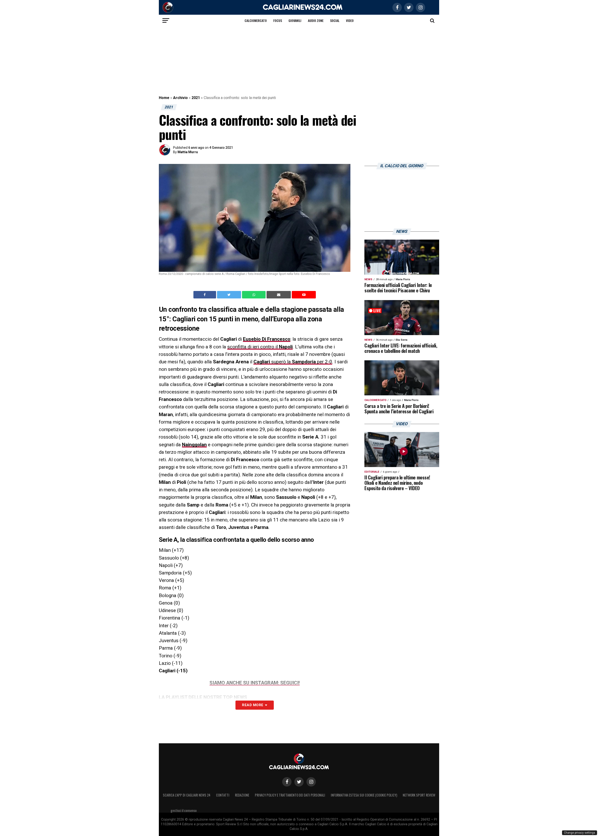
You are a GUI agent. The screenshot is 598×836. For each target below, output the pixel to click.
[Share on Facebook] (205, 294)
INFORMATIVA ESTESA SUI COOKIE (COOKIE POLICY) (364, 795)
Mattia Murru (188, 152)
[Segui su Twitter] (299, 781)
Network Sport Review (419, 795)
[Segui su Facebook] (287, 781)
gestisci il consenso (184, 810)
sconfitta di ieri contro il (260, 347)
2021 (196, 98)
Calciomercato (256, 20)
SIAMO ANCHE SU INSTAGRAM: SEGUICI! (255, 683)
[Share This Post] (254, 294)
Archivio (180, 98)
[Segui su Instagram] (311, 781)
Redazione (242, 795)
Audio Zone (316, 20)
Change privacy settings (579, 832)
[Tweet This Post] (229, 294)
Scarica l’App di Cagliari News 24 (186, 795)
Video (350, 20)
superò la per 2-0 (292, 362)
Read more (252, 705)
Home (164, 98)
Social (334, 20)
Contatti (222, 795)
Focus (277, 20)
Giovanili (294, 20)
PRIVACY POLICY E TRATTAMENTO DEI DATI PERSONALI (290, 795)
